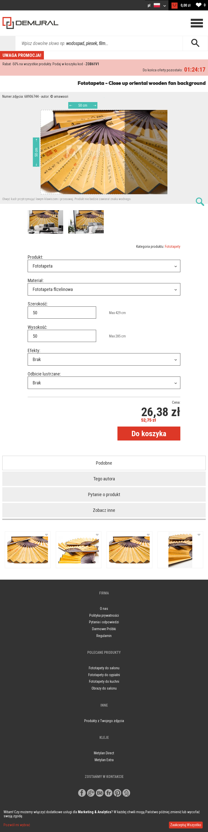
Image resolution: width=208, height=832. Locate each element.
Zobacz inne (104, 510)
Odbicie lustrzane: (44, 374)
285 (118, 336)
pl (149, 5)
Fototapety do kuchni (104, 681)
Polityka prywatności (104, 615)
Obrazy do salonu (104, 688)
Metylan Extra (104, 760)
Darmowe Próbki (104, 629)
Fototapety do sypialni (104, 675)
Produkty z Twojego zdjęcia (104, 721)
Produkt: (35, 257)
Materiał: (36, 280)
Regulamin (104, 636)
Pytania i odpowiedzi (104, 622)
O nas (104, 609)
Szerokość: (38, 303)
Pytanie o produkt (104, 494)
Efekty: (34, 350)
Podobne (104, 463)
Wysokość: (37, 327)
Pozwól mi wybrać (17, 825)
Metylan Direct (104, 753)
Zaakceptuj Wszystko (185, 825)
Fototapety (172, 246)
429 (118, 313)
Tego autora (104, 478)
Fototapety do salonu (104, 668)
